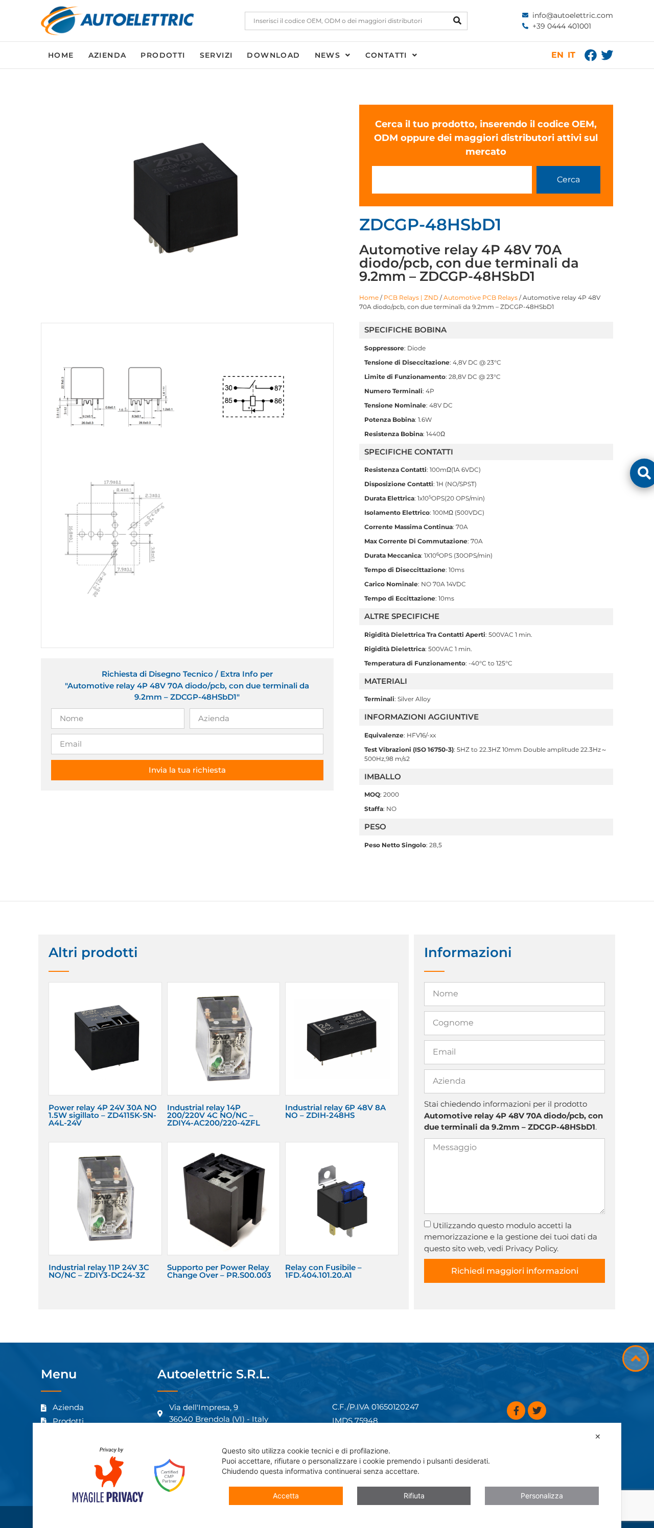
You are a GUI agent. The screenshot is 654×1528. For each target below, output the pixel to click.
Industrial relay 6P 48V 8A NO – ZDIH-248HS (335, 1111)
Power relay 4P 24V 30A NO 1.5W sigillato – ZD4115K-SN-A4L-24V (103, 1115)
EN (557, 55)
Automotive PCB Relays (480, 297)
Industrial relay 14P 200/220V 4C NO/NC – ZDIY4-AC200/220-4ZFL (213, 1115)
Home (61, 55)
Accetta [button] (286, 1495)
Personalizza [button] (542, 1495)
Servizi (216, 55)
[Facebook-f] (516, 1410)
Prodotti (163, 55)
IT (571, 55)
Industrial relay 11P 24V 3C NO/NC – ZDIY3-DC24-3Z (99, 1271)
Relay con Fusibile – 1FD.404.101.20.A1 (323, 1271)
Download (273, 55)
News (328, 55)
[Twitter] (607, 55)
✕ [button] (598, 1436)
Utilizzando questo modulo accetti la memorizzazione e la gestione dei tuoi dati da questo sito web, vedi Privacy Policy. (510, 1237)
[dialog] (327, 1475)
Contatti (386, 55)
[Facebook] (591, 55)
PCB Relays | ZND (411, 297)
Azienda (107, 55)
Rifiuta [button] (414, 1495)
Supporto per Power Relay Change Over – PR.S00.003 (219, 1271)
